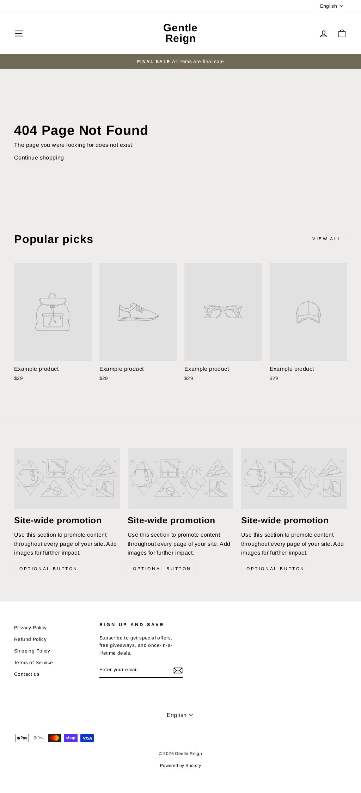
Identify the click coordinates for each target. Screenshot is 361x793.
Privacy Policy (30, 627)
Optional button (48, 568)
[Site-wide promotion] (67, 478)
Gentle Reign (180, 33)
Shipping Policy (32, 651)
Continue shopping (39, 158)
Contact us (26, 674)
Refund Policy (30, 639)
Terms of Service (33, 662)
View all (327, 238)
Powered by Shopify (180, 765)
